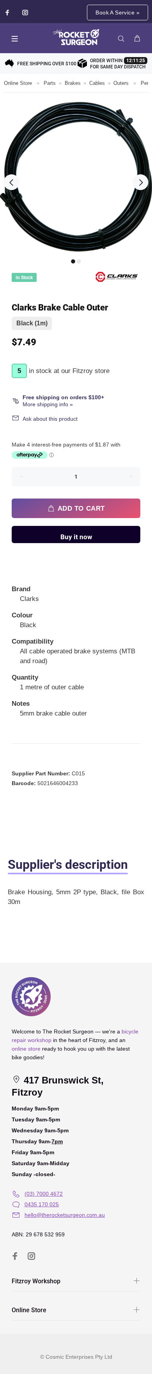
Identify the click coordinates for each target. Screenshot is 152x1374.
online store (26, 1049)
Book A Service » (117, 12)
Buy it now (76, 537)
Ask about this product (50, 419)
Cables (97, 83)
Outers (121, 83)
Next (140, 182)
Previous (11, 182)
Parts (50, 83)
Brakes (73, 83)
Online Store (18, 83)
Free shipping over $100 (46, 63)
